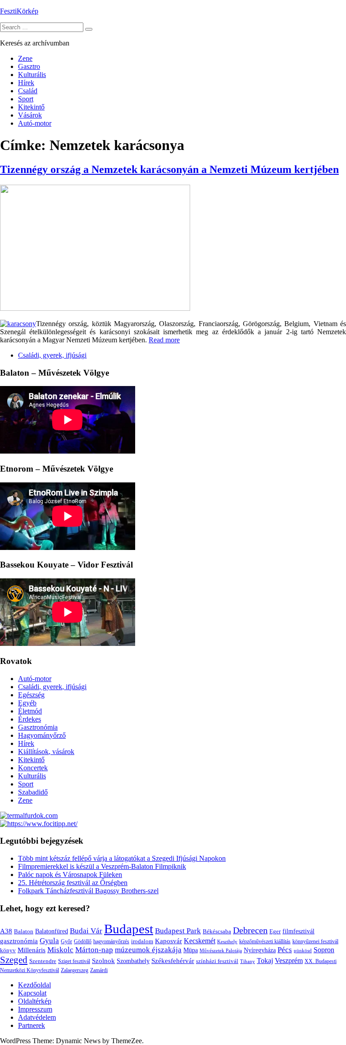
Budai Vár (86, 931)
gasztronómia (19, 941)
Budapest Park (178, 931)
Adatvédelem (37, 1017)
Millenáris (32, 950)
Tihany (247, 961)
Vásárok (30, 115)
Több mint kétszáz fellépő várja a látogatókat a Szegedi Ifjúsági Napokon (122, 858)
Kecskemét (199, 941)
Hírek (26, 82)
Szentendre (42, 961)
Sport (25, 99)
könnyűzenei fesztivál (315, 941)
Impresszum (35, 1009)
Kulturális (32, 74)
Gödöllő (82, 942)
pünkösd (303, 950)
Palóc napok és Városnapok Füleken (70, 874)
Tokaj (265, 960)
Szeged (13, 959)
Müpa (190, 950)
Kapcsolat (32, 993)
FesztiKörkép (19, 11)
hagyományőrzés (111, 941)
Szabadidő (33, 792)
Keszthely (227, 941)
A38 (6, 931)
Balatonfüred (51, 931)
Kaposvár (168, 941)
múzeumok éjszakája (148, 949)
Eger (275, 931)
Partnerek (31, 1025)
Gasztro (29, 66)
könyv (8, 950)
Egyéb (27, 703)
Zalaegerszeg (74, 970)
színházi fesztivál (217, 961)
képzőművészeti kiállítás (265, 941)
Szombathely (133, 961)
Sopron (324, 950)
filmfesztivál (298, 931)
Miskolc (60, 949)
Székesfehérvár (172, 960)
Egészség (31, 695)
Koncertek (33, 768)
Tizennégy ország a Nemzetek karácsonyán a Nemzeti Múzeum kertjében (169, 169)
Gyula (49, 940)
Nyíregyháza (260, 950)
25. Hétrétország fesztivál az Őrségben (72, 882)
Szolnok (103, 960)
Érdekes (29, 719)
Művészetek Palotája (221, 950)
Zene (25, 58)
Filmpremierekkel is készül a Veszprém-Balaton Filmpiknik (102, 866)
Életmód (30, 711)
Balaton (23, 931)
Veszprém (289, 960)
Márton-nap (94, 949)
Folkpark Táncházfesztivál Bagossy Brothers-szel (88, 891)
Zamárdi (99, 970)
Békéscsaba (217, 931)
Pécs (285, 949)
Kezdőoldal (34, 985)
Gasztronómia (38, 727)
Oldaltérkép (34, 1001)
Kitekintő (31, 107)
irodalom (142, 941)
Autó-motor (34, 123)
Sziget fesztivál (74, 961)
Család (27, 91)
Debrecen (250, 930)
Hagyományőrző (42, 735)
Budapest (128, 929)
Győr (66, 942)
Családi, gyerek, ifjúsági (52, 355)
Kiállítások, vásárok (46, 751)
